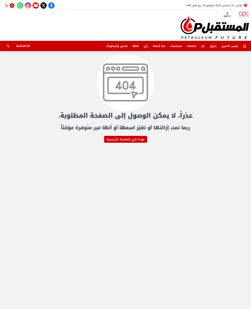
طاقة (135, 46)
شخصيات (176, 46)
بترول (213, 46)
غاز (203, 46)
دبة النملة (159, 46)
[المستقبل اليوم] (215, 27)
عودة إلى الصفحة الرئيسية (125, 139)
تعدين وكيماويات (116, 46)
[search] (8, 46)
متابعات (191, 46)
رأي (146, 46)
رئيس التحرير (229, 46)
